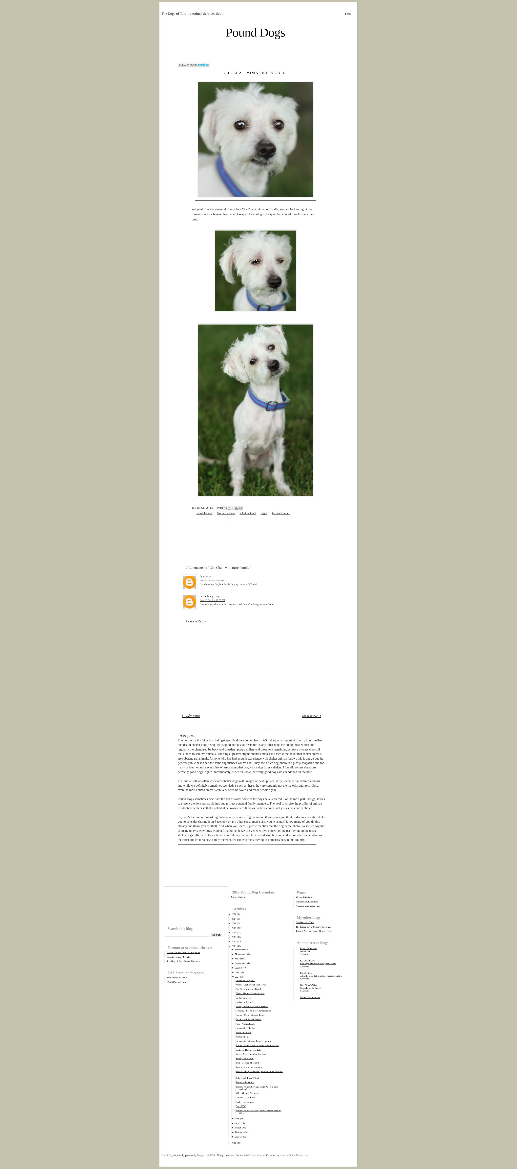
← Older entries (191, 715)
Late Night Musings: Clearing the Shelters (318, 963)
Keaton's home (242, 1036)
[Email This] (225, 508)
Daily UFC (241, 1106)
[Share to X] (233, 508)
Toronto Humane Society (178, 956)
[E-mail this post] (204, 513)
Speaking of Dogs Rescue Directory (183, 960)
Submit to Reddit (248, 513)
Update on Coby (243, 997)
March (238, 1127)
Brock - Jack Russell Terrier (248, 1019)
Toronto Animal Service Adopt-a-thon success (257, 1045)
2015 (234, 927)
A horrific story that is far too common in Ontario (321, 975)
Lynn (202, 576)
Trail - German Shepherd (247, 1062)
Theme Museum (257, 1155)
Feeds (348, 13)
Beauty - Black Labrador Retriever (252, 1006)
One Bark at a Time (305, 922)
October (239, 958)
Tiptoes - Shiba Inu (245, 1082)
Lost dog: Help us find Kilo (248, 1049)
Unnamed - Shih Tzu (245, 1027)
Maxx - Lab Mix (243, 1032)
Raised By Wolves (308, 948)
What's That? (305, 951)
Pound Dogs (255, 32)
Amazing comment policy (308, 905)
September (240, 963)
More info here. (238, 897)
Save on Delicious (226, 513)
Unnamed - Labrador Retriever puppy (253, 1041)
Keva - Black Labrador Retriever (251, 1053)
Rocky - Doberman (245, 1101)
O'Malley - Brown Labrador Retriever (253, 1010)
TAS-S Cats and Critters (177, 981)
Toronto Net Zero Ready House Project (314, 930)
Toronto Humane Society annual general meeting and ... (259, 1111)
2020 (234, 914)
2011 (234, 946)
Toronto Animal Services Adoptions (183, 952)
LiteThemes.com (300, 1155)
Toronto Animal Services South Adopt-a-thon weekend (257, 1087)
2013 (234, 936)
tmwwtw (284, 1155)
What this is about (304, 897)
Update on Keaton (244, 1001)
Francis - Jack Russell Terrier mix (251, 984)
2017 (234, 918)
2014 (234, 932)
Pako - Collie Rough (245, 1023)
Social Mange (207, 596)
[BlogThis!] (229, 508)
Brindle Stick (306, 972)
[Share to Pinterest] (241, 508)
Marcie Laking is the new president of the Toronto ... (259, 1072)
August (238, 967)
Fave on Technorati (281, 513)
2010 (234, 1142)
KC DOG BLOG (307, 960)
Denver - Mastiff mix (245, 1097)
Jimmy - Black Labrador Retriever (252, 1015)
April (237, 1123)
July (237, 972)
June (237, 976)
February (239, 1132)
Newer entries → (311, 715)
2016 (234, 923)
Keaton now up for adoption (249, 1067)
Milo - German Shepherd (247, 1093)
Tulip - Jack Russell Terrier (248, 1077)
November (240, 954)
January (239, 1136)
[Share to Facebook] (237, 508)
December (240, 949)
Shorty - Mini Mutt (244, 1058)
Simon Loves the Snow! (310, 987)
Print (219, 507)
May (237, 1118)
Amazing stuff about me (307, 901)
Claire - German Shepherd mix (250, 993)
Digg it (264, 513)
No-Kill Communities (310, 997)
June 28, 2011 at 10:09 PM (212, 600)
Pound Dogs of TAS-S (177, 977)
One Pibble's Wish (308, 984)
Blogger (201, 1155)
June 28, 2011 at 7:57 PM (212, 580)
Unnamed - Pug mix (245, 980)
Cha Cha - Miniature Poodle (254, 72)
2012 (234, 941)
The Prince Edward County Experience (314, 926)
